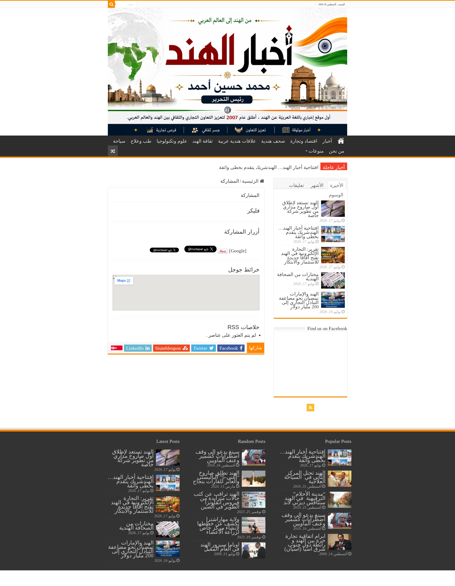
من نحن (336, 151)
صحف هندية (273, 141)
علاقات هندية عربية (237, 141)
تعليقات (296, 185)
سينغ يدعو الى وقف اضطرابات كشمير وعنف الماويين (303, 519)
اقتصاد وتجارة (303, 141)
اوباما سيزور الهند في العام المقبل (219, 546)
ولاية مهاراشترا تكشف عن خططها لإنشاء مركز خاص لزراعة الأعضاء (218, 525)
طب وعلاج (141, 141)
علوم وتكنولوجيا (172, 141)
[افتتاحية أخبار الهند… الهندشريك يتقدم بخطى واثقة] (339, 458)
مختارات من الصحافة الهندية (298, 276)
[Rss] (139, 5)
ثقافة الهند (202, 141)
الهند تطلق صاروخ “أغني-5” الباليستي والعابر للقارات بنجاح (216, 477)
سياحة (119, 141)
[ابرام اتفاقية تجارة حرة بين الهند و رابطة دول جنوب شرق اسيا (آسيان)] (339, 542)
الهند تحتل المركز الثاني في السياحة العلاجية (304, 477)
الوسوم (336, 194)
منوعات (316, 151)
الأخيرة (336, 185)
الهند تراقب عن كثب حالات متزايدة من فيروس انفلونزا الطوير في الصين (216, 500)
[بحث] (111, 4)
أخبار (327, 141)
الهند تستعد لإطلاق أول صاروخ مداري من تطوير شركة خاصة (300, 209)
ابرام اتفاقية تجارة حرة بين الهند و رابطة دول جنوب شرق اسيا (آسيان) (304, 542)
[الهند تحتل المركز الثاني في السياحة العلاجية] (339, 479)
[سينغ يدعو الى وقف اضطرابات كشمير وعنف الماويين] (339, 521)
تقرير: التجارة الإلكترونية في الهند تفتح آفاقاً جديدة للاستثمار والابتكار (300, 255)
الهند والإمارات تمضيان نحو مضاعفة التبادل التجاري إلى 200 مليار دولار (299, 300)
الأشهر (317, 185)
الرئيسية (251, 181)
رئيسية (341, 140)
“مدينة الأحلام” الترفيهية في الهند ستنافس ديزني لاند (304, 498)
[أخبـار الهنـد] (227, 72)
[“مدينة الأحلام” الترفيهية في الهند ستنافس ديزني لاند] (339, 500)
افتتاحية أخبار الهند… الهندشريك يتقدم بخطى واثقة (268, 167)
